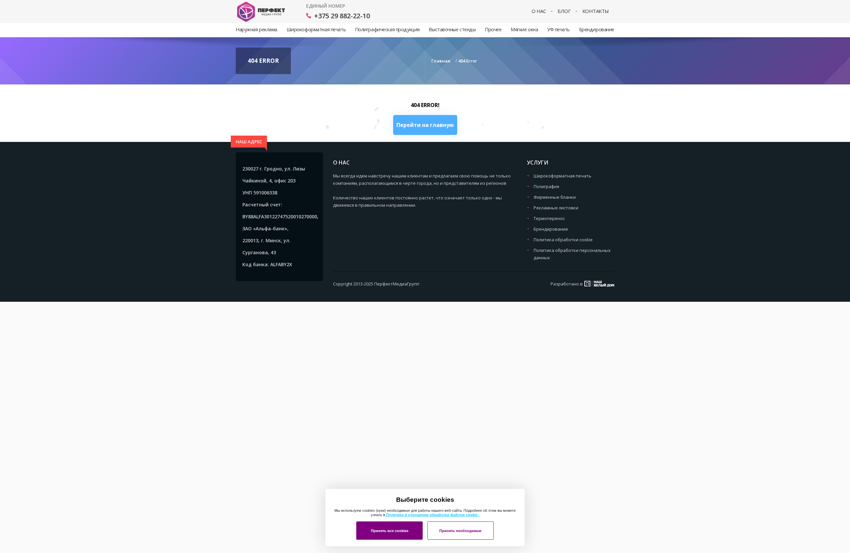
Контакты (595, 11)
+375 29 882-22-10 (342, 15)
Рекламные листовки (556, 208)
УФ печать (558, 29)
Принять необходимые (460, 531)
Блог (563, 11)
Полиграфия (546, 186)
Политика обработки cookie (563, 240)
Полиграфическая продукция (387, 29)
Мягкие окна (524, 29)
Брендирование (596, 29)
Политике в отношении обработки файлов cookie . (432, 515)
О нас (539, 11)
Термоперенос (549, 218)
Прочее (493, 29)
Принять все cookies (389, 531)
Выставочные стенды (452, 29)
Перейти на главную (425, 125)
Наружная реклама (256, 29)
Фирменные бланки (555, 197)
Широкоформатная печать (316, 29)
